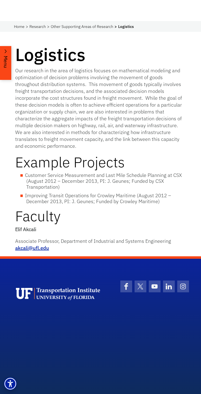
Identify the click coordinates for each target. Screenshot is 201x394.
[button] (10, 383)
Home (19, 26)
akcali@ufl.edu (32, 248)
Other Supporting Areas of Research (82, 26)
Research (37, 26)
